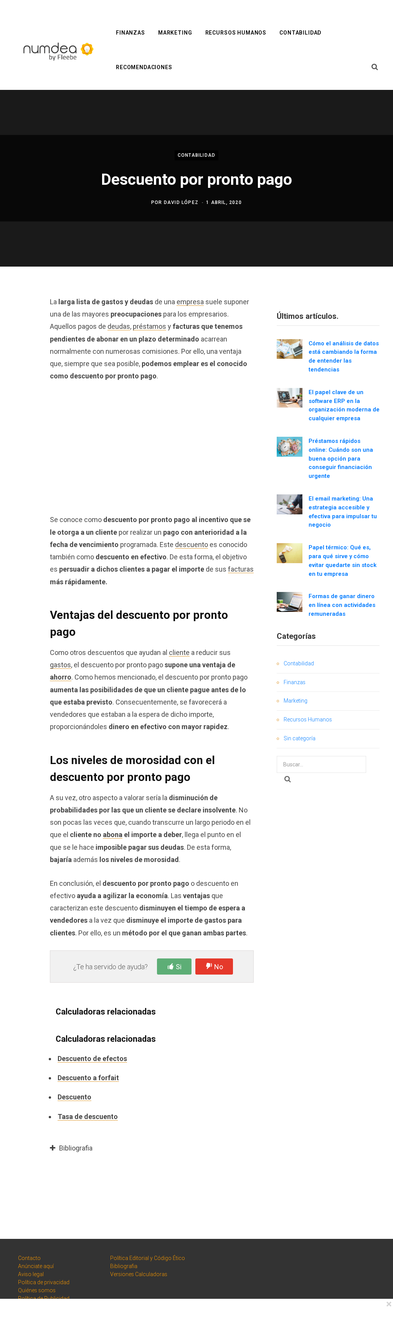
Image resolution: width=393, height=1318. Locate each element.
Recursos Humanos (235, 33)
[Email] (21, 384)
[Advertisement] (152, 447)
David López (181, 202)
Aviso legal (31, 1274)
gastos (60, 665)
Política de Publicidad (43, 1298)
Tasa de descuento (88, 1116)
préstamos (149, 326)
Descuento (74, 1097)
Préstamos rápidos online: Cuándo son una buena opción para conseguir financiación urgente (341, 458)
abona (112, 835)
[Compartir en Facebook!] (21, 323)
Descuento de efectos (92, 1058)
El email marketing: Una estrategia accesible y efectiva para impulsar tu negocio (343, 511)
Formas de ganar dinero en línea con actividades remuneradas (342, 605)
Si (179, 967)
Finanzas (130, 33)
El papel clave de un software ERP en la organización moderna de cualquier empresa (344, 405)
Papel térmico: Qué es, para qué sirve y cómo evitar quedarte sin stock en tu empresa (342, 560)
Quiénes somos (37, 1290)
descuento (191, 544)
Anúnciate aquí (36, 1266)
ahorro (60, 677)
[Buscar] (375, 67)
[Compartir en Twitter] (21, 343)
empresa (190, 302)
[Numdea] (56, 50)
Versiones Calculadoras (138, 1274)
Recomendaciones (144, 67)
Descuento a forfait (88, 1078)
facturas (241, 569)
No (218, 967)
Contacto (29, 1258)
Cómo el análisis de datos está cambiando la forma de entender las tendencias (344, 356)
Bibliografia (123, 1266)
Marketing (175, 33)
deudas (118, 326)
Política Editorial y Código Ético (147, 1258)
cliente (179, 652)
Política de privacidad (43, 1282)
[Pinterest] (21, 363)
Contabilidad (300, 33)
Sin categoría (299, 738)
